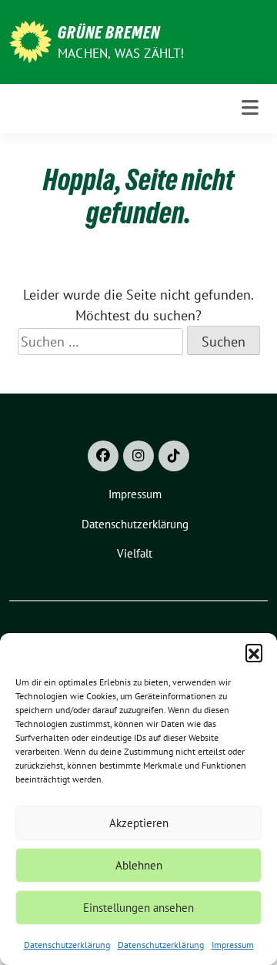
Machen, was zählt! (121, 53)
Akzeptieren (139, 823)
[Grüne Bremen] (30, 40)
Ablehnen (138, 865)
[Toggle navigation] (250, 108)
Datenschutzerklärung (67, 944)
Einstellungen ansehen (138, 907)
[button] (254, 652)
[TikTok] (174, 456)
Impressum (233, 944)
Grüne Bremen (109, 32)
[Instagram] (138, 456)
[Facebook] (103, 456)
